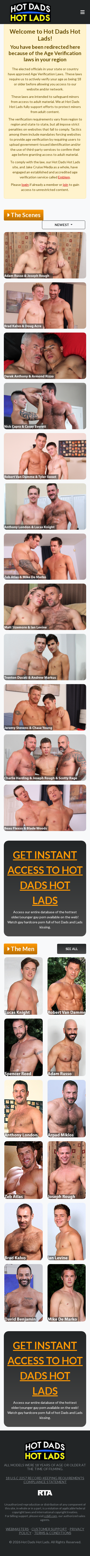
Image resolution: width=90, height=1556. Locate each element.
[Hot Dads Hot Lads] (30, 12)
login (25, 185)
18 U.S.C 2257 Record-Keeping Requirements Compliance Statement (45, 1480)
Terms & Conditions (52, 1533)
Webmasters (17, 1529)
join (65, 185)
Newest (62, 225)
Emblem (64, 177)
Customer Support (49, 1529)
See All (72, 949)
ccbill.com (50, 1516)
